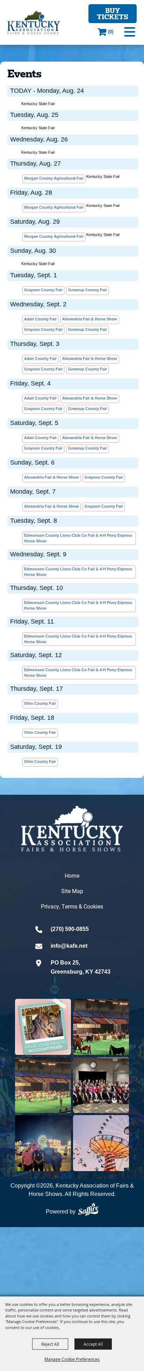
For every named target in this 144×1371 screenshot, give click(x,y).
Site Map (72, 891)
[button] (130, 32)
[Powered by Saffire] (88, 1209)
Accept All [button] (93, 1344)
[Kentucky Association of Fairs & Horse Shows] (33, 22)
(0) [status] (110, 31)
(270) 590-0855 (70, 929)
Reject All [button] (50, 1344)
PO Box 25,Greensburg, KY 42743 (80, 967)
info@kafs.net (69, 946)
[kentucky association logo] (72, 828)
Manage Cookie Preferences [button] (72, 1359)
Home (72, 875)
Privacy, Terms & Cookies (72, 906)
